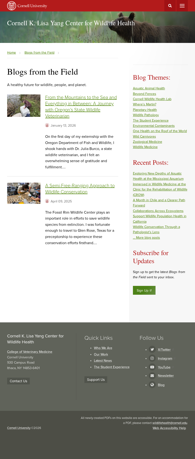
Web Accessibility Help (169, 428)
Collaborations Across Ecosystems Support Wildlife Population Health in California (159, 216)
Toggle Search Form (170, 5)
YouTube (164, 367)
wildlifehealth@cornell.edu (169, 423)
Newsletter (166, 376)
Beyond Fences (144, 94)
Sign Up (142, 291)
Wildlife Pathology (146, 115)
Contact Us (18, 381)
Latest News (103, 361)
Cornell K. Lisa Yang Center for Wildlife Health (71, 22)
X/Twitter (164, 350)
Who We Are (103, 348)
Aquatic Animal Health (149, 88)
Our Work (101, 354)
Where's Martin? (144, 104)
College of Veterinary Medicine (29, 352)
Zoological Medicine (147, 142)
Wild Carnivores (144, 136)
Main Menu (182, 5)
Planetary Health (145, 110)
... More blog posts (146, 238)
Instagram (165, 358)
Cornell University (18, 428)
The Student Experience (151, 121)
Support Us (96, 379)
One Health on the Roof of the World (160, 131)
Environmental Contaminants (154, 126)
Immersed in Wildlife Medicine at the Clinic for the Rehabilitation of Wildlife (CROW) (160, 189)
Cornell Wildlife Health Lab (152, 99)
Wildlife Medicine (145, 147)
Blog (161, 385)
